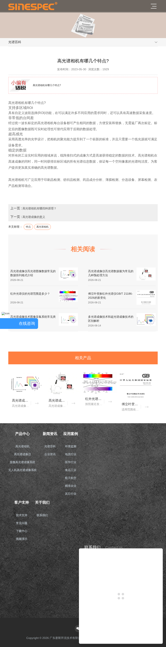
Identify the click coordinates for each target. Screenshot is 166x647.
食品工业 (70, 470)
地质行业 (70, 454)
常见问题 (21, 523)
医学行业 (70, 462)
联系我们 (42, 515)
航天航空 (70, 478)
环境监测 (70, 446)
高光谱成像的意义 (33, 217)
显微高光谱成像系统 (22, 462)
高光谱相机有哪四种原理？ (39, 208)
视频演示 (21, 538)
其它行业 (70, 493)
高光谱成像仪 (22, 454)
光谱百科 (50, 446)
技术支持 (21, 515)
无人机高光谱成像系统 (22, 470)
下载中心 (21, 531)
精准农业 (70, 485)
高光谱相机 (22, 446)
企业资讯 (50, 454)
